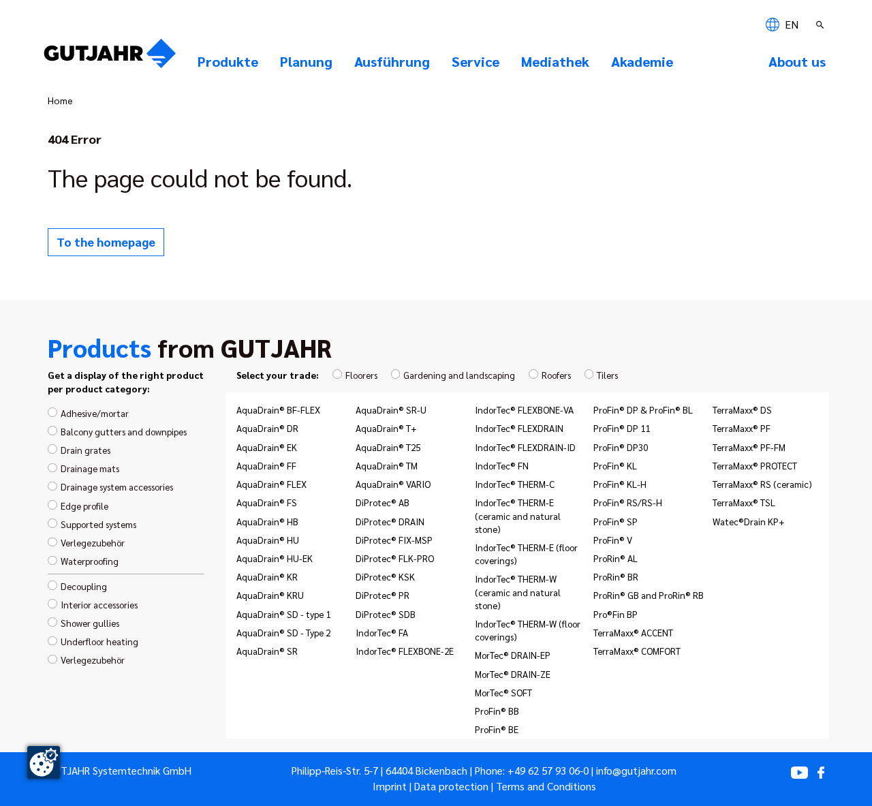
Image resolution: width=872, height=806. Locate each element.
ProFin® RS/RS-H (627, 502)
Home (60, 100)
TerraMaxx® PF (741, 428)
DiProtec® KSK (385, 576)
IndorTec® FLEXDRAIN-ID (525, 447)
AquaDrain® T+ (386, 428)
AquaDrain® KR (267, 576)
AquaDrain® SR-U (391, 409)
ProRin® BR (615, 576)
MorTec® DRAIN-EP (512, 655)
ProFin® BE (496, 729)
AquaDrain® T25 (388, 447)
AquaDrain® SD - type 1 (283, 614)
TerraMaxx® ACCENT (633, 632)
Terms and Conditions (546, 786)
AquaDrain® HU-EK (274, 558)
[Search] (821, 24)
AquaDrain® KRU (270, 595)
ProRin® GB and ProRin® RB (648, 595)
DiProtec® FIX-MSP (394, 539)
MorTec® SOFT (503, 692)
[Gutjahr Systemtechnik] (110, 57)
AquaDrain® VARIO (393, 484)
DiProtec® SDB (386, 614)
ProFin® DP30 (620, 447)
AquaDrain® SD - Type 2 (283, 632)
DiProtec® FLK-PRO (395, 558)
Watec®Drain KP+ (749, 521)
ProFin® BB (497, 710)
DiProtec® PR (382, 595)
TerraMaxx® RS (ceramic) (762, 484)
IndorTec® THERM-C (515, 484)
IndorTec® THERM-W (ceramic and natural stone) (518, 591)
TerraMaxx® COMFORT (637, 651)
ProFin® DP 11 (621, 428)
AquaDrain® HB (267, 521)
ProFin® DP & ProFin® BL (643, 409)
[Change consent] (43, 762)
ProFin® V (612, 539)
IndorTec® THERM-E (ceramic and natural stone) (518, 515)
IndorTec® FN (502, 465)
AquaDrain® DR (267, 428)
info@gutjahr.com (636, 770)
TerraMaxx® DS (742, 409)
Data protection (451, 786)
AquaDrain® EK (266, 447)
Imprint (390, 786)
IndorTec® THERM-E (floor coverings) (526, 553)
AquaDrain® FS (266, 502)
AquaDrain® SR (267, 651)
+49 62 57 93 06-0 (548, 770)
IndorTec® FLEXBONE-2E (405, 651)
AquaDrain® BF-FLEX (278, 409)
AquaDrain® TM (387, 465)
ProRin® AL (615, 558)
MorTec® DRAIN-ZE (512, 674)
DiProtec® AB (382, 502)
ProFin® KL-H (620, 484)
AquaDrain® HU (267, 539)
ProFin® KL (615, 465)
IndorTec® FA (382, 632)
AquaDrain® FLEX (271, 484)
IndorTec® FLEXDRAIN (519, 428)
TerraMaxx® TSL (744, 502)
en (790, 24)
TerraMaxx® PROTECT (755, 465)
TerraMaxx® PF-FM (749, 447)
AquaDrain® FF (266, 465)
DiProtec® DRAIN (390, 521)
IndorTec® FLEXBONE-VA (524, 409)
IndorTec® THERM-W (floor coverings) (527, 629)
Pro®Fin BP (615, 614)
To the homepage (106, 241)
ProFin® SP (615, 521)
